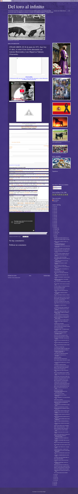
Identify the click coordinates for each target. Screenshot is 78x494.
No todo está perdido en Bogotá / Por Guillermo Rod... (62, 348)
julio (55, 235)
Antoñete (44, 174)
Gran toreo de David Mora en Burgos (59, 287)
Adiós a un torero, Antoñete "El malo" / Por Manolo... (61, 372)
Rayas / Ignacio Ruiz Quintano (58, 458)
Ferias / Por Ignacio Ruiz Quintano (59, 393)
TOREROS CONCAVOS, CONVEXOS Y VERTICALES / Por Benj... (60, 436)
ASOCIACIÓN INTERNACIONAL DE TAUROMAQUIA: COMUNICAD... (59, 244)
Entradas (55, 186)
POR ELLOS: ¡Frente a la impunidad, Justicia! (61, 335)
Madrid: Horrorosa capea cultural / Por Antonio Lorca (62, 434)
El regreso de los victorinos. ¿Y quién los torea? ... (61, 449)
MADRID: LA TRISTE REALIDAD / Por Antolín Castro (62, 467)
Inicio (30, 275)
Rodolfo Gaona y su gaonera (58, 399)
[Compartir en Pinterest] (27, 236)
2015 (54, 222)
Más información (28, 211)
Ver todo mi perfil (54, 201)
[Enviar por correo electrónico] (23, 236)
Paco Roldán (45, 169)
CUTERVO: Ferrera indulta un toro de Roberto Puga (62, 248)
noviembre (56, 229)
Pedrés (18, 192)
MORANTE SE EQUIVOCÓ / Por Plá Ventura (60, 331)
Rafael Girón (43, 208)
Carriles (32, 177)
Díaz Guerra (18, 175)
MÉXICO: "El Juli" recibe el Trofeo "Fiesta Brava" (61, 367)
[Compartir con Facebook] (26, 236)
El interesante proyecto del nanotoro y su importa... (61, 336)
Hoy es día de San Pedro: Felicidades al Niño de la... (62, 253)
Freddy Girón (14, 210)
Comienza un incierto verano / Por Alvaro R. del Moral (62, 326)
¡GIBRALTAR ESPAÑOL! (57, 357)
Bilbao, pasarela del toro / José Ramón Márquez (61, 380)
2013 (54, 225)
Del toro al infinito (26, 6)
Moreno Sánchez (39, 169)
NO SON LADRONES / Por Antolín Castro (60, 265)
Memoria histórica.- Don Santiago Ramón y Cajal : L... (62, 298)
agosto (55, 233)
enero (55, 480)
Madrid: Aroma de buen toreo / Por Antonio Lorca (61, 464)
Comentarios (56, 188)
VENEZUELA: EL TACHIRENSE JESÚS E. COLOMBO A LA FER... (60, 333)
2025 (54, 208)
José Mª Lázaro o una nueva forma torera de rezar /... (62, 383)
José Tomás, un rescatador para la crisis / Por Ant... (61, 301)
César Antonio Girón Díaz (15, 142)
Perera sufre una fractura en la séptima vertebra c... (61, 319)
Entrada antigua (47, 275)
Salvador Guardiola (22, 189)
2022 (54, 212)
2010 (54, 483)
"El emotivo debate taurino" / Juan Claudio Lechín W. (62, 249)
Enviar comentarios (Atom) (16, 277)
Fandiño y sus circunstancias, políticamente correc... (62, 384)
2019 (54, 216)
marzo (55, 477)
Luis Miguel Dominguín (18, 206)
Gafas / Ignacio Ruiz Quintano (58, 327)
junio (55, 236)
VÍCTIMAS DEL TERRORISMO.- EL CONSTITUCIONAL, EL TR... (59, 351)
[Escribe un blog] (24, 236)
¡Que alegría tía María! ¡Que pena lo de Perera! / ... (61, 314)
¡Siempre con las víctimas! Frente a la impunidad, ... (61, 425)
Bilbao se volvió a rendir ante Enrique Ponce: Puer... (61, 386)
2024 (54, 209)
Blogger (44, 491)
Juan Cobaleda (26, 192)
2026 (54, 206)
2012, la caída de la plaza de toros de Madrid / (61, 472)
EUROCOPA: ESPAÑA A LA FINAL (59, 271)
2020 (54, 215)
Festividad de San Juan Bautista (59, 323)
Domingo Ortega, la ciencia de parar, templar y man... (62, 376)
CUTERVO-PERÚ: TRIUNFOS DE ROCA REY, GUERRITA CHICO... (61, 261)
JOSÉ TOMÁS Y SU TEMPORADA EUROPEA (61, 353)
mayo (55, 474)
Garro (14, 175)
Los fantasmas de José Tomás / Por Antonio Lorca (61, 307)
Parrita (12, 185)
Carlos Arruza (39, 184)
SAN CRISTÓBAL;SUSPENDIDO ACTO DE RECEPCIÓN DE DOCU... (60, 392)
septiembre (56, 232)
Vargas (23, 211)
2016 (54, 221)
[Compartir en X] (25, 236)
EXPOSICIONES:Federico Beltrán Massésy (60, 358)
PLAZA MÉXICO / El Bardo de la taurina (60, 364)
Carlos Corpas (38, 174)
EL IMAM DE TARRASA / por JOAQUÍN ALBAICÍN (61, 316)
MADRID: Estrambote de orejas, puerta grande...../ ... (62, 428)
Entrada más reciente (12, 275)
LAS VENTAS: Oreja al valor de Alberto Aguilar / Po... (62, 457)
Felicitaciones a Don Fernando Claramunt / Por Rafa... (62, 377)
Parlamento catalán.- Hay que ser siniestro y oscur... (62, 410)
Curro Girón (39, 208)
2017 (54, 219)
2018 (54, 218)
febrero (55, 478)
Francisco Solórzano (19, 170)
